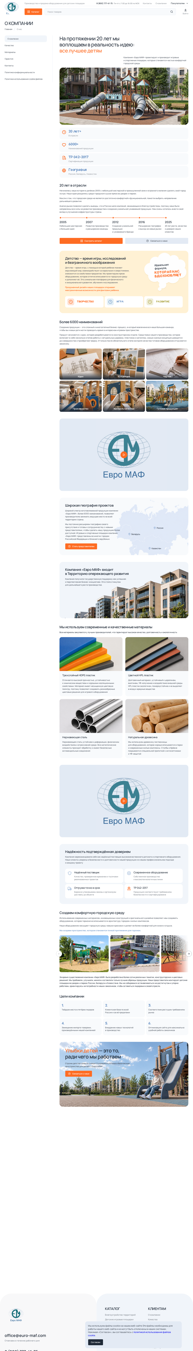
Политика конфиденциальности (20, 72)
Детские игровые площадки (119, 1319)
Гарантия (9, 58)
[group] (84, 953)
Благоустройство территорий (120, 1314)
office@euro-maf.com (25, 1335)
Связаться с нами (158, 240)
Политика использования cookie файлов (24, 79)
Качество (9, 45)
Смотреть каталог (93, 240)
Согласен (95, 1342)
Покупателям (178, 3)
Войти (185, 13)
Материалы (10, 52)
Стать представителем (83, 546)
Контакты (147, 3)
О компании (161, 3)
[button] (189, 954)
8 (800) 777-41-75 (104, 3)
